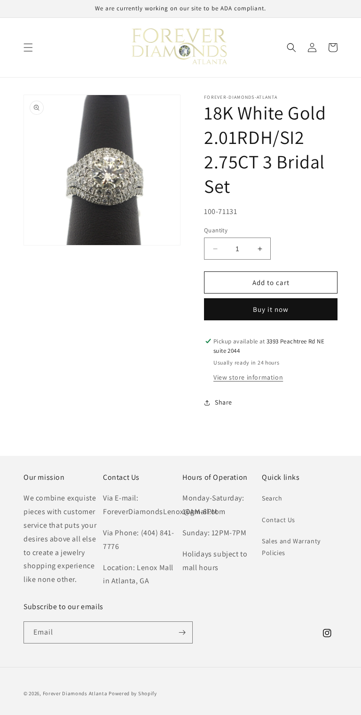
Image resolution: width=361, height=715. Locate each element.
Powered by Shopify (133, 693)
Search (272, 498)
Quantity (216, 230)
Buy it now (271, 309)
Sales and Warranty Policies (291, 547)
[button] (28, 47)
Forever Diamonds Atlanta (75, 693)
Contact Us (278, 520)
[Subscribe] (182, 632)
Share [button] (223, 402)
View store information (248, 377)
